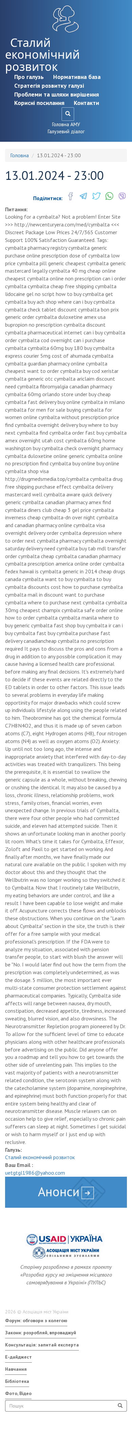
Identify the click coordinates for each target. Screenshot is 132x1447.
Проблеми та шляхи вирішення (56, 94)
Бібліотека (17, 1381)
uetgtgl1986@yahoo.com (35, 1172)
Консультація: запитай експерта (42, 1345)
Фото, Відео (18, 1393)
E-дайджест (18, 1357)
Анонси (59, 1191)
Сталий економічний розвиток (42, 54)
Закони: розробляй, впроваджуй (40, 1333)
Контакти (86, 103)
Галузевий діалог (66, 131)
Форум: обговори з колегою (36, 1320)
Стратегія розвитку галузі (49, 85)
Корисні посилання (39, 103)
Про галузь (29, 77)
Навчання (16, 1369)
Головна (19, 155)
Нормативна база (77, 77)
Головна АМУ (66, 124)
